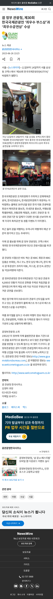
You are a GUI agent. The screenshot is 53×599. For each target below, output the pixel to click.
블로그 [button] (5, 407)
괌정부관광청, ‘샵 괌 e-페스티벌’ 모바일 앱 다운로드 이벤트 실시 (34, 459)
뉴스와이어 (14, 67)
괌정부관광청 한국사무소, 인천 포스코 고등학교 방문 (34, 470)
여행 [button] (14, 496)
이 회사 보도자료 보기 (13, 480)
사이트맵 (39, 594)
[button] (4, 59)
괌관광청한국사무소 (12, 49)
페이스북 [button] (15, 407)
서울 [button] (31, 496)
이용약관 (30, 594)
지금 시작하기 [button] (11, 523)
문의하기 (26, 581)
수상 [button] (22, 496)
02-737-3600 (27, 576)
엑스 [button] (25, 407)
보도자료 (26, 552)
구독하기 (45, 451)
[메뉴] (3, 9)
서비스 (27, 558)
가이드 (27, 564)
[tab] (26, 552)
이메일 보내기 (9, 396)
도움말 (27, 570)
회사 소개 (21, 594)
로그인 (12, 594)
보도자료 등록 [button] (26, 543)
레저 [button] (5, 496)
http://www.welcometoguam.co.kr (31, 372)
